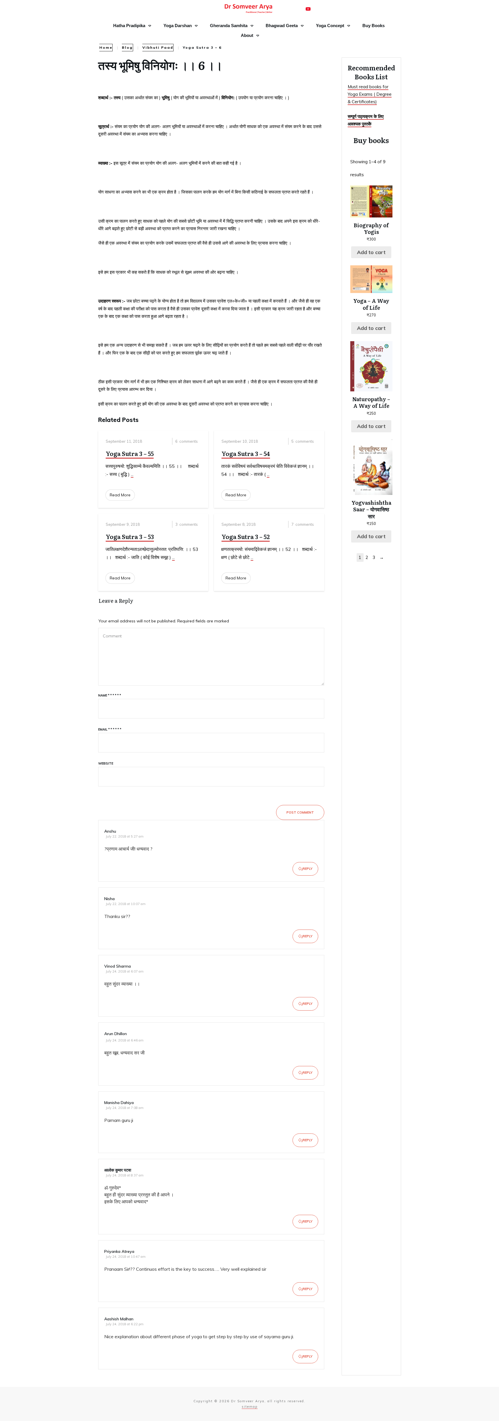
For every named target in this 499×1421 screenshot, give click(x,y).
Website (105, 763)
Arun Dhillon (115, 1033)
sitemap (250, 1407)
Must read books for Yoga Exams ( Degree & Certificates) (370, 94)
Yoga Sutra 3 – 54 (245, 453)
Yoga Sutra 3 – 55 (130, 453)
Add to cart (371, 252)
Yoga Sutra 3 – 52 (245, 536)
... (132, 474)
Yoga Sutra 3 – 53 (130, 536)
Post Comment (300, 812)
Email (109, 729)
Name (109, 695)
